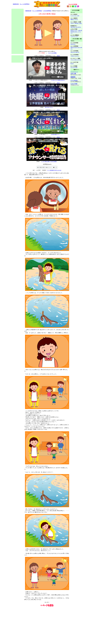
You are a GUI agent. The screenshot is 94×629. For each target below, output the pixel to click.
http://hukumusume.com (74, 71)
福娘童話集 (16, 4)
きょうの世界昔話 (24, 4)
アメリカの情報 (52, 53)
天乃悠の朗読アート (55, 134)
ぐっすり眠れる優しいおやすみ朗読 (49, 161)
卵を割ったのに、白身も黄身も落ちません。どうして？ (76, 32)
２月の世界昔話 (47, 10)
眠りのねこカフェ (49, 107)
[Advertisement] (38, 8)
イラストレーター (74, 36)
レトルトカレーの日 (75, 15)
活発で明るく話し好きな (76, 27)
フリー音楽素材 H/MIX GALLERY (54, 170)
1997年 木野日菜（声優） (76, 23)
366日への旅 (73, 73)
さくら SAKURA (74, 80)
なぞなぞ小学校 (74, 83)
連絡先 (58, 55)
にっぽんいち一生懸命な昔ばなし (58, 80)
